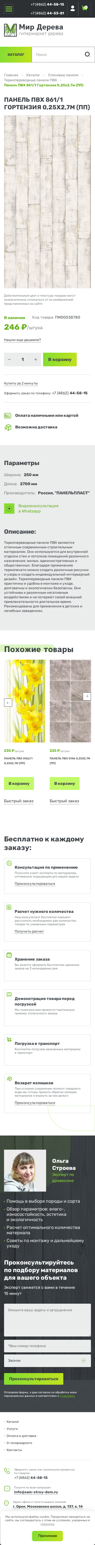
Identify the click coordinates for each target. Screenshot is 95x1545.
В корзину (19, 783)
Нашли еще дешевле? (22, 340)
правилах (47, 1524)
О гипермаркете (19, 1443)
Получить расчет (29, 931)
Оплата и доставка (21, 1436)
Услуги (12, 1429)
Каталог (16, 55)
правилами (67, 1396)
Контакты (14, 1450)
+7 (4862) (47, 4)
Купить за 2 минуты (21, 383)
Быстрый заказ (18, 801)
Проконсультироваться (35, 884)
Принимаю (47, 1536)
